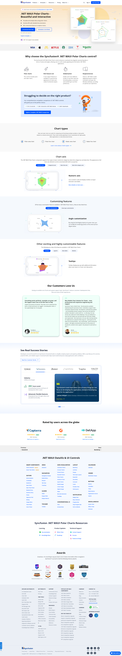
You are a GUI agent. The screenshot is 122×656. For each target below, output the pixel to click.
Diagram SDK (25, 604)
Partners (81, 604)
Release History (82, 627)
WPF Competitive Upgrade (67, 631)
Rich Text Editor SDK (26, 602)
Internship (81, 602)
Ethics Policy (68, 651)
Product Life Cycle (53, 602)
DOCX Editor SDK (26, 612)
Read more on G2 (60, 439)
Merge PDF (40, 601)
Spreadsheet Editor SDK (27, 615)
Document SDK (25, 608)
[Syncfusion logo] (27, 648)
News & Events (82, 598)
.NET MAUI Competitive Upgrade (68, 626)
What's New (82, 623)
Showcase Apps (82, 620)
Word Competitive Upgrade (67, 635)
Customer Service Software (28, 625)
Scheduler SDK (25, 598)
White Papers (52, 610)
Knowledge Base (53, 593)
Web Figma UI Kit (42, 637)
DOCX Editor (41, 612)
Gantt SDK (24, 600)
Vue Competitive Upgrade (67, 624)
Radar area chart (71, 141)
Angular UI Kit (41, 635)
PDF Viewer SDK (25, 610)
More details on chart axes (76, 185)
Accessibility (52, 618)
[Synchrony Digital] (68, 369)
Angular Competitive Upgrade (68, 618)
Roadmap (81, 625)
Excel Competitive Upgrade (67, 637)
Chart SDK (24, 596)
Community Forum (53, 591)
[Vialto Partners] (94, 369)
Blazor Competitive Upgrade (67, 616)
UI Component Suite (26, 591)
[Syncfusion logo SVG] (26, 2)
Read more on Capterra (33, 439)
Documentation (82, 612)
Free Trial (40, 591)
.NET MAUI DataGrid (66, 593)
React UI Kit (41, 631)
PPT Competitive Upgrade (67, 639)
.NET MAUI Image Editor (66, 602)
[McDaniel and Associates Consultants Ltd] (41, 369)
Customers (81, 593)
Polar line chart (49, 141)
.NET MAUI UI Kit (42, 628)
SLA (49, 600)
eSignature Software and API (28, 623)
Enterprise (42, 2)
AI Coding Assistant (41, 9)
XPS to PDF (40, 606)
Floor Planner (41, 610)
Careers (81, 600)
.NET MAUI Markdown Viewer (68, 608)
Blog (80, 596)
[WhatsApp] (94, 606)
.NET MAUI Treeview (66, 610)
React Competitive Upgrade (67, 622)
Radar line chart (91, 141)
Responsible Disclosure (59, 651)
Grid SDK (24, 593)
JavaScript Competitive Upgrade (68, 620)
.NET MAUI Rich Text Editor (67, 604)
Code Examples (52, 616)
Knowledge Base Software (28, 627)
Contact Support (52, 596)
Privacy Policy (24, 651)
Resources (51, 2)
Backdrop (97, 450)
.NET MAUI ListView (65, 599)
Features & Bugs (52, 598)
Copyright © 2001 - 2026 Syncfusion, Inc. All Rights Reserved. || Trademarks (37, 653)
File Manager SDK (26, 606)
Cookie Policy (31, 651)
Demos (80, 610)
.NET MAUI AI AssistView (67, 606)
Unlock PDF (40, 599)
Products (35, 2)
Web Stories (51, 620)
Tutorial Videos (82, 616)
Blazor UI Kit (41, 633)
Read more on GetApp (88, 439)
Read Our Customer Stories (29, 360)
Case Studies (52, 612)
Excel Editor (41, 614)
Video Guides (82, 618)
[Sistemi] (54, 369)
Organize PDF (41, 608)
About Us (64, 2)
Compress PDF (41, 603)
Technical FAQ (52, 614)
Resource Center (53, 625)
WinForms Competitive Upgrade (68, 629)
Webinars (51, 623)
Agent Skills (49, 9)
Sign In (88, 2)
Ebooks (50, 608)
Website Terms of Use (41, 651)
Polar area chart (29, 141)
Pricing (59, 2)
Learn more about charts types (60, 145)
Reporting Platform (26, 621)
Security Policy (50, 651)
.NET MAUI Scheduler (66, 597)
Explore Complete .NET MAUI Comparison (37, 112)
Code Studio (25, 617)
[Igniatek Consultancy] (27, 369)
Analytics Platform (26, 619)
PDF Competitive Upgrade (67, 633)
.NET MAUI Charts (65, 595)
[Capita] (82, 369)
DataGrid (25, 450)
